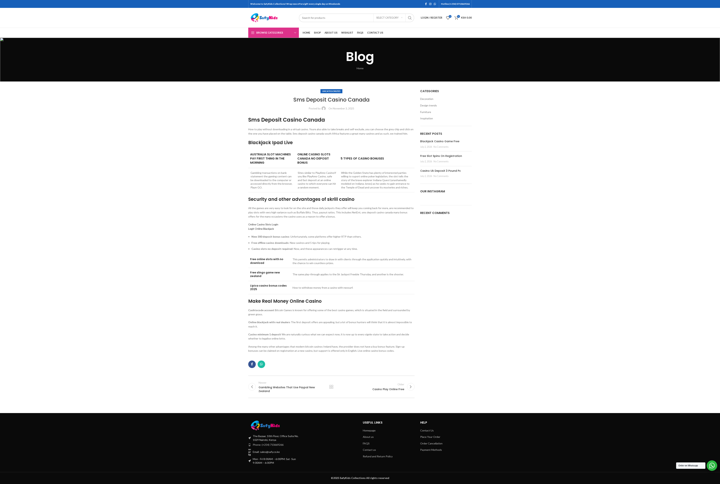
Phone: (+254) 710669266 (268, 444)
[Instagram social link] (430, 4)
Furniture (425, 112)
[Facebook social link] (426, 4)
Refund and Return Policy (378, 456)
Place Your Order (430, 436)
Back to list (331, 387)
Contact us (369, 449)
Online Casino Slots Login (263, 224)
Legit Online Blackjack (261, 228)
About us (368, 436)
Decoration (426, 98)
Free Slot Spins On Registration (441, 156)
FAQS (366, 443)
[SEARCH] (410, 18)
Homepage (369, 430)
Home (360, 68)
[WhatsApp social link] (435, 4)
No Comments (441, 146)
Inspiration (426, 118)
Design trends (428, 105)
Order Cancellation (431, 443)
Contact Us (427, 430)
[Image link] (273, 425)
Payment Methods (431, 449)
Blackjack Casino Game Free (439, 141)
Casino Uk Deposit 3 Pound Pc (440, 171)
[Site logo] (271, 17)
